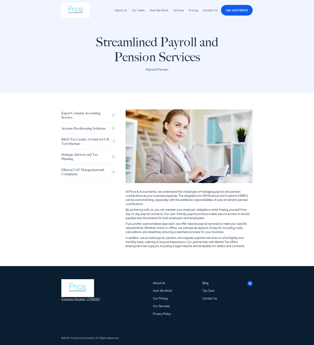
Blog (205, 283)
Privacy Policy (162, 314)
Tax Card (208, 291)
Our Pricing (160, 298)
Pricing (193, 10)
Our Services (161, 306)
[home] (75, 10)
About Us (121, 10)
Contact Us (210, 10)
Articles (178, 10)
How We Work (159, 10)
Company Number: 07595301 (80, 299)
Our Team (138, 10)
